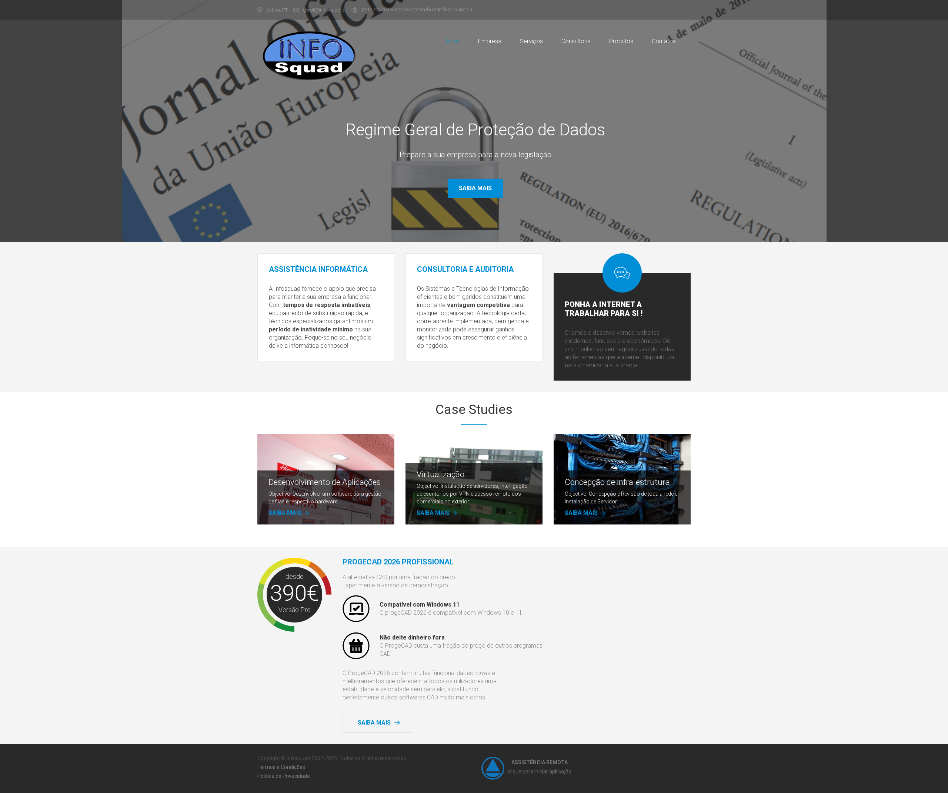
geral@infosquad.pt (324, 10)
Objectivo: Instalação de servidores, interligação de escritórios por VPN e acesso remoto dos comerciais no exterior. (472, 494)
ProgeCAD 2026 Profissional (398, 561)
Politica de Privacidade (283, 776)
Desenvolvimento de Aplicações (324, 482)
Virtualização (440, 474)
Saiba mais (475, 188)
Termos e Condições (281, 767)
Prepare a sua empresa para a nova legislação (475, 154)
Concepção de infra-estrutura (617, 482)
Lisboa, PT (277, 10)
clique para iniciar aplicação (539, 772)
